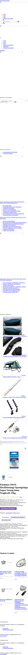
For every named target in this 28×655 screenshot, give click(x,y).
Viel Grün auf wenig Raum (9, 209)
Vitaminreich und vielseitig (9, 225)
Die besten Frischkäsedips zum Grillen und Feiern (15, 222)
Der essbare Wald (7, 205)
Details (21, 497)
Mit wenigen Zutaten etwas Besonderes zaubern (14, 286)
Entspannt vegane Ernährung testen (11, 290)
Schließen (2, 50)
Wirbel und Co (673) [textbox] (13, 101)
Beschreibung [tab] (5, 517)
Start (4, 14)
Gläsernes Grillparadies (8, 229)
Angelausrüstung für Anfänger (10, 152)
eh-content (6, 634)
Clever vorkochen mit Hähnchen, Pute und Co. (14, 282)
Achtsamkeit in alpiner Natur (10, 212)
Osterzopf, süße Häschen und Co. (11, 288)
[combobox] (14, 100)
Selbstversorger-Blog (8, 18)
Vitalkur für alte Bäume (8, 208)
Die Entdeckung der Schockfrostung (11, 289)
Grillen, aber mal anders (8, 230)
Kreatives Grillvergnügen (9, 221)
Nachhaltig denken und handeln (10, 215)
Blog (4, 17)
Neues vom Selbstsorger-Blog (9, 203)
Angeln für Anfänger (8, 153)
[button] (25, 448)
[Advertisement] (11, 125)
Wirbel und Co (12, 441)
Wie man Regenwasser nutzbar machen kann (13, 213)
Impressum (5, 46)
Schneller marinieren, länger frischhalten (12, 228)
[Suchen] (18, 22)
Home (4, 40)
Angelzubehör (5, 441)
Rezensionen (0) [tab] (6, 520)
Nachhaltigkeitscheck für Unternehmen (12, 207)
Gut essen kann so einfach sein (10, 292)
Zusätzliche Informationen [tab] (17, 517)
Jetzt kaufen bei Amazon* (8, 508)
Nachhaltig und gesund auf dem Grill (11, 226)
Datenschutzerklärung (8, 48)
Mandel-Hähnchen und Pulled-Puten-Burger (13, 223)
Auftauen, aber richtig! (8, 285)
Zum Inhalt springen (5, 0)
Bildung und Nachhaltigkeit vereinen (11, 211)
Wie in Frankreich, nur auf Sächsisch (11, 284)
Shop (4, 15)
